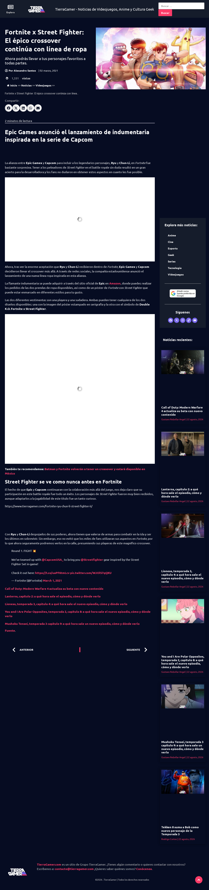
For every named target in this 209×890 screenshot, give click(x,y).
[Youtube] (194, 320)
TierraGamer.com (49, 864)
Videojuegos (43, 85)
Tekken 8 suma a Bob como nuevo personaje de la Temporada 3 (180, 830)
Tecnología (175, 268)
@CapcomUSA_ (52, 559)
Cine (170, 242)
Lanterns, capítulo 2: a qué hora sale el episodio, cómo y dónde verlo (53, 596)
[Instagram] (182, 320)
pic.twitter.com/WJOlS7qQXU (91, 573)
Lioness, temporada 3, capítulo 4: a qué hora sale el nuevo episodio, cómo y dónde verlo (66, 604)
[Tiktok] (188, 320)
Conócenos (144, 869)
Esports (173, 248)
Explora (10, 12)
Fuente (10, 630)
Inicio (13, 85)
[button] (8, 108)
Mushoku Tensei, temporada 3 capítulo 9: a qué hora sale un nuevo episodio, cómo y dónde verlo (72, 623)
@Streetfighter (92, 559)
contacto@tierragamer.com (74, 869)
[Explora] (10, 7)
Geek (171, 255)
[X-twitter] (176, 320)
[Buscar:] (181, 5)
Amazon (115, 283)
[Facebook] (170, 320)
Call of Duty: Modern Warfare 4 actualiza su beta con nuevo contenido (54, 588)
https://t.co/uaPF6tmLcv (52, 573)
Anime (172, 235)
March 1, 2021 (52, 580)
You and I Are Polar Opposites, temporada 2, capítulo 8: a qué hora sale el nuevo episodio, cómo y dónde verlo (182, 661)
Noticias (26, 85)
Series (172, 261)
